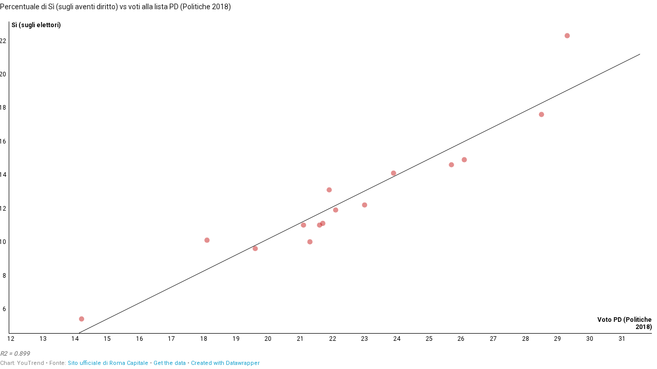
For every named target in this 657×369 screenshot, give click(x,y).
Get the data (169, 363)
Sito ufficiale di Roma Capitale (108, 363)
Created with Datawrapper (225, 363)
